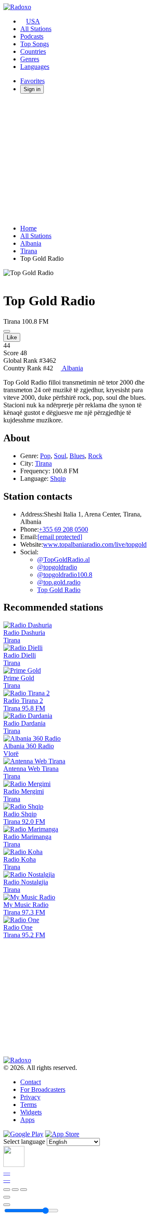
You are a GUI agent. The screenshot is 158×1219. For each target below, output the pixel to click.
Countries (33, 51)
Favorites (32, 80)
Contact (30, 1081)
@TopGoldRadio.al (63, 559)
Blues (77, 455)
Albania (30, 243)
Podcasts (31, 36)
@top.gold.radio (58, 582)
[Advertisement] (79, 159)
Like (12, 337)
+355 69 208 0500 (63, 529)
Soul (60, 455)
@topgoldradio (57, 567)
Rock (95, 455)
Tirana (28, 250)
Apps (27, 1119)
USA (33, 21)
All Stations (35, 28)
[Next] (23, 1189)
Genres (29, 59)
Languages (34, 66)
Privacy (30, 1097)
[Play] (15, 1189)
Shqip (58, 478)
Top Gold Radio (58, 589)
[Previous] (6, 1189)
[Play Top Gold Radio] (6, 331)
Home (28, 228)
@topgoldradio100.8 (64, 574)
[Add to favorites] (6, 1197)
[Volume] (6, 1204)
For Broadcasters (42, 1089)
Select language (24, 1141)
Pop (45, 455)
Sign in (32, 89)
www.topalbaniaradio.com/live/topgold (95, 544)
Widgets (31, 1112)
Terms (28, 1104)
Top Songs (34, 43)
